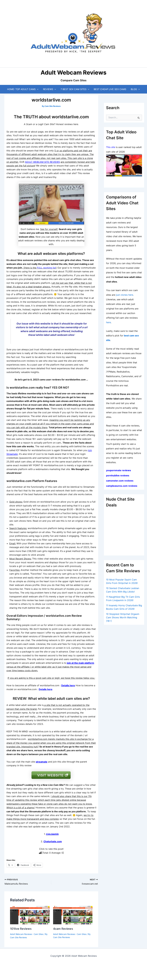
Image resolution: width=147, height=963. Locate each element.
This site (110, 147)
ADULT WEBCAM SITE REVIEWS (42, 161)
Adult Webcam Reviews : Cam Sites (26, 934)
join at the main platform (80, 662)
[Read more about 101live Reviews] (30, 914)
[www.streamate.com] (51, 204)
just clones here (124, 294)
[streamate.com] (51, 775)
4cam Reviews (63, 928)
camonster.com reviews (119, 480)
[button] (37, 89)
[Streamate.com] (124, 165)
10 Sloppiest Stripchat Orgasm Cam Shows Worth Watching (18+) (122, 617)
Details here (68, 685)
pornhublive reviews (117, 475)
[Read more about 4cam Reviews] (73, 914)
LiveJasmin (52, 834)
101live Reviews (21, 928)
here (108, 322)
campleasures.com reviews (121, 485)
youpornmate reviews (118, 470)
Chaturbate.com (52, 841)
